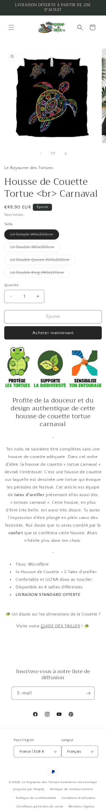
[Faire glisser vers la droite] (65, 153)
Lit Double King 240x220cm (40, 274)
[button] (11, 27)
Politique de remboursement (71, 789)
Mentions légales (81, 806)
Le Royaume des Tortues (40, 782)
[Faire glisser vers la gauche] (40, 153)
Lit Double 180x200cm (35, 248)
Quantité (11, 285)
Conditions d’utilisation (79, 798)
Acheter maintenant (53, 332)
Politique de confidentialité (36, 798)
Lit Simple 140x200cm (34, 236)
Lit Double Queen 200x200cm (42, 261)
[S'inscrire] (88, 693)
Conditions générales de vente (40, 806)
